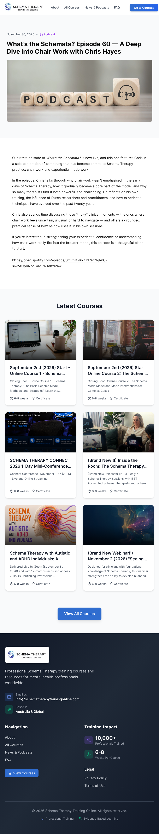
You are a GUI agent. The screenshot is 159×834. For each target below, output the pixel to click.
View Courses (24, 773)
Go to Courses (144, 7)
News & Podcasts (19, 752)
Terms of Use (94, 785)
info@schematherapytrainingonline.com (48, 699)
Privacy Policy (95, 778)
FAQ (8, 760)
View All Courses (79, 614)
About (10, 737)
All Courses (14, 745)
